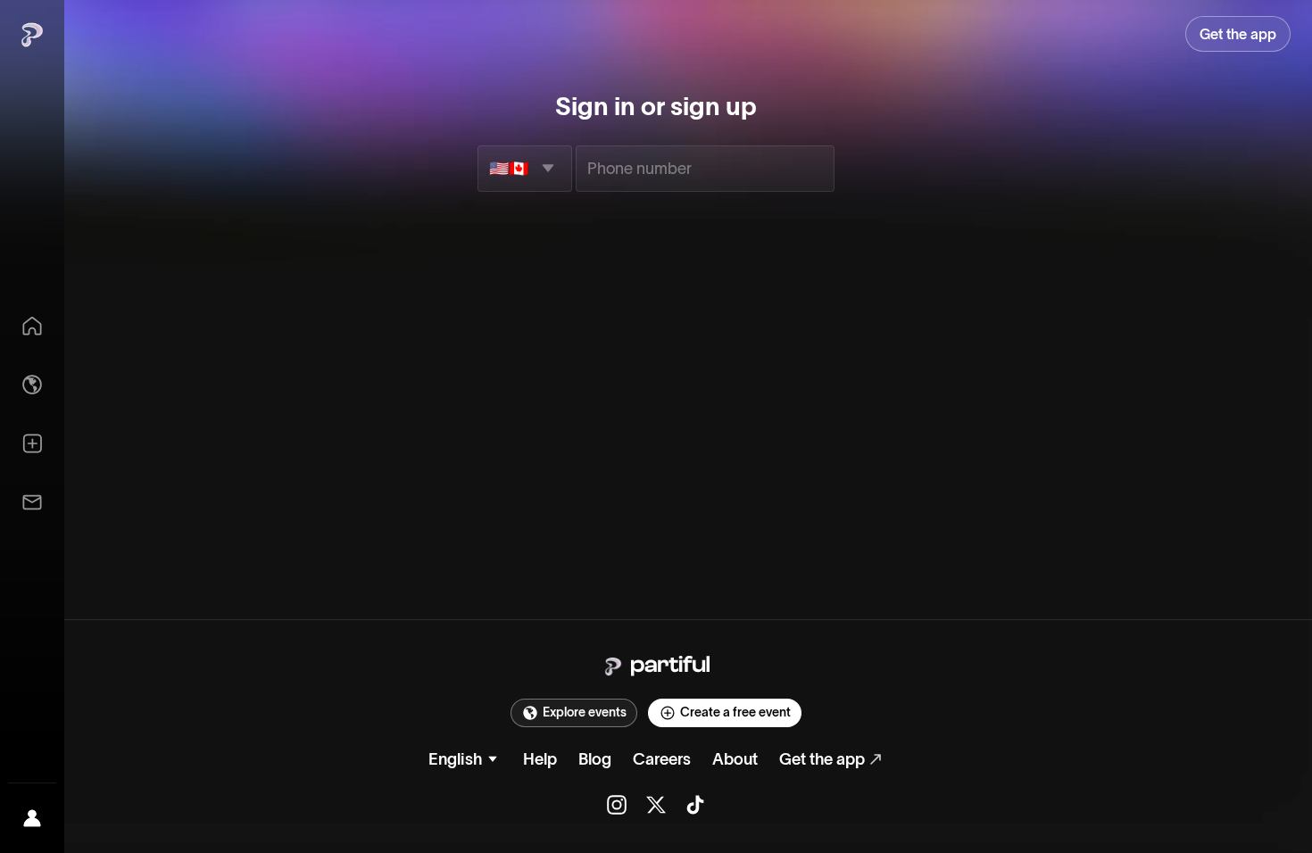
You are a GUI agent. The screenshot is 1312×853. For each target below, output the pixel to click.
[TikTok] (695, 804)
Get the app (822, 759)
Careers (662, 759)
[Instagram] (616, 804)
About (735, 759)
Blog (594, 759)
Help (540, 759)
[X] (656, 804)
